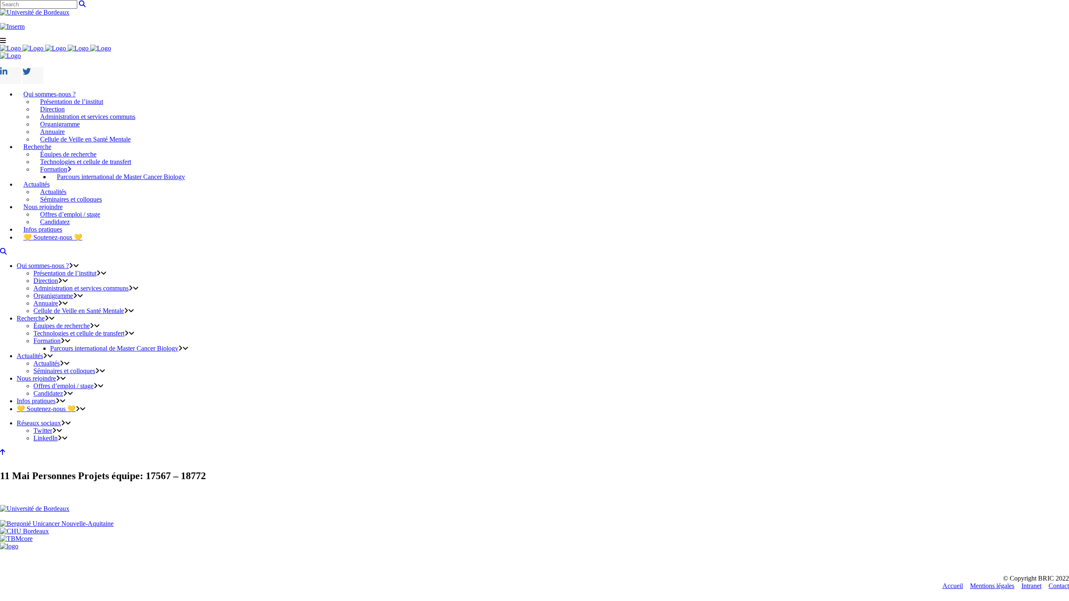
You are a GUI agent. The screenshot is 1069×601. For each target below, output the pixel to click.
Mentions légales (992, 585)
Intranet (1031, 585)
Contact (1059, 585)
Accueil (952, 585)
